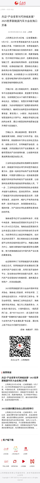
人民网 (2, 9)
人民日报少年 (15, 454)
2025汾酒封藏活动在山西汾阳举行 (18, 408)
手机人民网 (6, 466)
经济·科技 (10, 9)
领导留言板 (14, 466)
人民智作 (32, 466)
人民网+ (25, 454)
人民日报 (5, 454)
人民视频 (23, 466)
